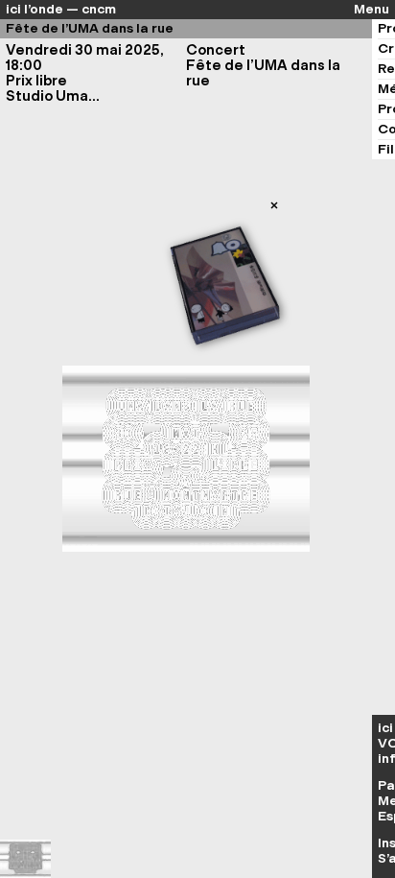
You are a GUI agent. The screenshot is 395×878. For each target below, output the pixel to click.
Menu (371, 9)
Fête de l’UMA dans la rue (90, 28)
